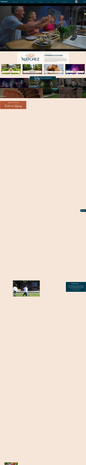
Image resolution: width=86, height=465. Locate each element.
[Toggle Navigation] (84, 1)
